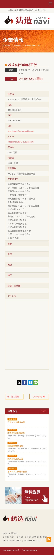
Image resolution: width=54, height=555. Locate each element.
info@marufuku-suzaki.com (21, 142)
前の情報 (16, 396)
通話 (39, 78)
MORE (43, 411)
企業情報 (17, 45)
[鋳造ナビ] (27, 23)
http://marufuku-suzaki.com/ (21, 131)
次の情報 (37, 396)
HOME (7, 45)
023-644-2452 (14, 540)
